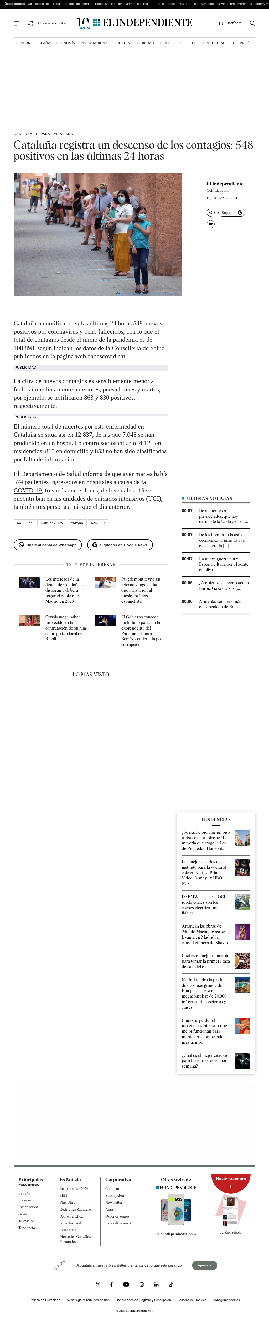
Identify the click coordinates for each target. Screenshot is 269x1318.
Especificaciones (118, 1223)
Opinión (23, 43)
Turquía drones (164, 3)
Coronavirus (52, 523)
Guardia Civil (70, 1223)
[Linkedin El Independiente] (156, 1285)
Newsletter (114, 1202)
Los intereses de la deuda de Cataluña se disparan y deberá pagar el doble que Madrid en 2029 (65, 590)
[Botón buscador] (252, 23)
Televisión (241, 43)
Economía (65, 43)
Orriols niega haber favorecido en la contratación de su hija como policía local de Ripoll (65, 628)
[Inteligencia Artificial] (176, 1224)
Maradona (244, 3)
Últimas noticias (39, 3)
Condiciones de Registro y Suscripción (143, 1299)
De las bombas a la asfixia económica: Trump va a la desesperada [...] (222, 540)
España (43, 43)
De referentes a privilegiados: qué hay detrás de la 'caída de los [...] (224, 516)
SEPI (64, 1195)
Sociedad (145, 43)
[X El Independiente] (98, 1285)
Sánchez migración (109, 3)
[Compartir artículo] (211, 213)
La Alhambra (225, 3)
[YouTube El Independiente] (126, 1285)
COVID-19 (28, 490)
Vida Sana (63, 133)
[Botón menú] (16, 23)
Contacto (112, 1188)
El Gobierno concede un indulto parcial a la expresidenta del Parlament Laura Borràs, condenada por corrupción (141, 631)
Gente (166, 43)
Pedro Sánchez (71, 1216)
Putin (147, 3)
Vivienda (207, 3)
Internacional (95, 43)
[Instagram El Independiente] (142, 1285)
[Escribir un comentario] (211, 224)
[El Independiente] (134, 23)
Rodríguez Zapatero (75, 1209)
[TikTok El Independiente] (171, 1286)
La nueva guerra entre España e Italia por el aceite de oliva (224, 564)
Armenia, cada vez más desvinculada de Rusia (220, 604)
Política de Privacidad (44, 1299)
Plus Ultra (67, 1202)
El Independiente (225, 184)
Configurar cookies (226, 1299)
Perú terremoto (188, 3)
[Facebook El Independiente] (111, 1285)
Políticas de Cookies (191, 1299)
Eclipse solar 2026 (74, 1188)
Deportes (187, 43)
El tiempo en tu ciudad (52, 23)
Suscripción (114, 1195)
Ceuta (57, 3)
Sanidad (98, 523)
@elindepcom (218, 190)
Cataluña (23, 133)
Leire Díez (68, 1230)
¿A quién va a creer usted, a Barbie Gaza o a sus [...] (224, 585)
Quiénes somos (117, 1216)
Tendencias (213, 43)
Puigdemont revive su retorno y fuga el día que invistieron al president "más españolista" (140, 590)
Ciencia (122, 43)
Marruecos (133, 3)
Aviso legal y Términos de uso (88, 1299)
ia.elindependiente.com (176, 1234)
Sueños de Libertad (78, 3)
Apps (109, 1209)
